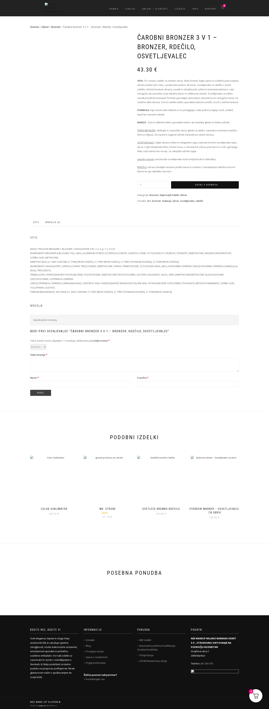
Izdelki (130, 9)
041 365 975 (207, 663)
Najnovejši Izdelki (169, 195)
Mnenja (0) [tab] (53, 222)
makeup (166, 201)
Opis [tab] (36, 222)
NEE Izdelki (145, 640)
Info (195, 9)
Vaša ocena (101, 340)
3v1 (149, 201)
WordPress (51, 705)
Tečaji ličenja (146, 655)
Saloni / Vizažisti (155, 9)
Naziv (34, 377)
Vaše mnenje (38, 354)
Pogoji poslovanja (96, 662)
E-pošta (142, 377)
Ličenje (180, 9)
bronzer (156, 201)
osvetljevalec (187, 201)
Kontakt (211, 9)
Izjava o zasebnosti (96, 657)
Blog (88, 645)
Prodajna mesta (95, 651)
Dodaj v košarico (206, 185)
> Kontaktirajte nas (94, 679)
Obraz (45, 27)
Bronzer (56, 27)
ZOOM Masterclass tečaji (153, 661)
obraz (175, 201)
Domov (114, 9)
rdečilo (199, 201)
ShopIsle (34, 705)
